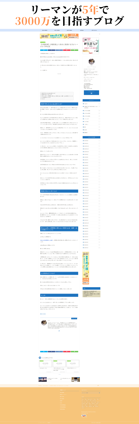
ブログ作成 (91, 121)
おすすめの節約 (92, 116)
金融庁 (61, 400)
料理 (97, 403)
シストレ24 (92, 118)
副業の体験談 (69, 30)
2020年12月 (91, 223)
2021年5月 (91, 209)
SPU (98, 399)
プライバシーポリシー (42, 422)
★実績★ (82, 30)
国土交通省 (62, 398)
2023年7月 (91, 159)
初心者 (99, 402)
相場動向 (91, 132)
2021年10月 (92, 195)
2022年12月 (91, 173)
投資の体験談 (44, 30)
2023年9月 (91, 154)
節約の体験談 (57, 30)
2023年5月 (92, 162)
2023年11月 (91, 148)
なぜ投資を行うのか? (46, 97)
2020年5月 (91, 236)
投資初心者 (94, 403)
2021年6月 (91, 206)
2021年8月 (92, 201)
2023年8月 (91, 157)
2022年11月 (91, 176)
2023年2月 (91, 170)
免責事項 (49, 422)
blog (86, 399)
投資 (90, 403)
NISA (95, 399)
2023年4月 (91, 165)
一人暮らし (91, 124)
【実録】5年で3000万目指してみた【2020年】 (92, 107)
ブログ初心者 (84, 402)
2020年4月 (92, 239)
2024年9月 (91, 140)
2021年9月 (92, 198)
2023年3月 (91, 168)
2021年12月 (92, 190)
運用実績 (97, 406)
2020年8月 (92, 228)
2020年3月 (92, 242)
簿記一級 (84, 406)
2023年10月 (91, 151)
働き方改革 (62, 396)
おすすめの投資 (43, 42)
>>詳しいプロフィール (88, 79)
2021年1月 (92, 220)
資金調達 (91, 406)
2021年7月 (92, 203)
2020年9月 (91, 225)
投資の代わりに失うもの (47, 94)
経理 (87, 406)
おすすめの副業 (92, 110)
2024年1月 (91, 143)
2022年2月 (91, 184)
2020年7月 (91, 231)
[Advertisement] (59, 82)
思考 (92, 127)
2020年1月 (92, 247)
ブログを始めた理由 (93, 400)
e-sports (91, 103)
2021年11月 (92, 192)
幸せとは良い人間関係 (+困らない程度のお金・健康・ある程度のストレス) (57, 96)
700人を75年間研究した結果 (46, 240)
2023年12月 (91, 146)
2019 (83, 399)
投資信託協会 (62, 409)
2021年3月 (92, 214)
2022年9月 (91, 179)
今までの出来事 (94, 402)
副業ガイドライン (63, 394)
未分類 (92, 129)
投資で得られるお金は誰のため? (48, 93)
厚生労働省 (62, 392)
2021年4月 (92, 212)
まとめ (43, 98)
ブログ (88, 400)
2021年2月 (92, 217)
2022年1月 (92, 187)
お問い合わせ (94, 30)
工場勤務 (84, 403)
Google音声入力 (91, 399)
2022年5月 (91, 181)
